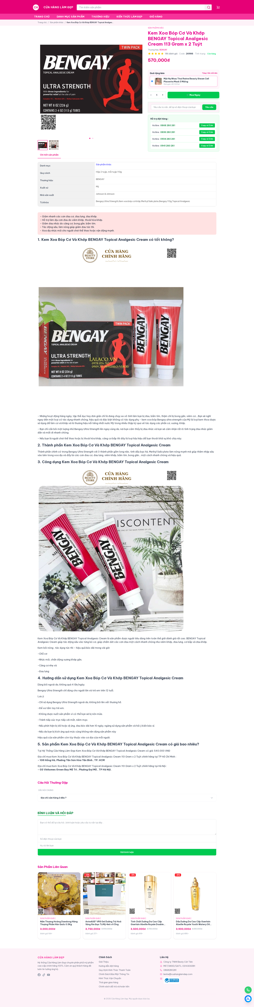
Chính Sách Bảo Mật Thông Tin (114, 974)
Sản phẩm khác (56, 22)
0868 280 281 (167, 125)
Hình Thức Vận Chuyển (110, 978)
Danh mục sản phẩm (71, 16)
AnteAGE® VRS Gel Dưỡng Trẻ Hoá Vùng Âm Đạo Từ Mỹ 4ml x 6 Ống (103, 923)
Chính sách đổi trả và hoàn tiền (114, 986)
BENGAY (163, 50)
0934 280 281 (167, 139)
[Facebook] (39, 974)
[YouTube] (48, 974)
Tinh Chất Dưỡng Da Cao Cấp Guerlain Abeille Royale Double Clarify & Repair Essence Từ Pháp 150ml (148, 925)
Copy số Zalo (207, 125)
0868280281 (170, 970)
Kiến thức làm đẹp (129, 16)
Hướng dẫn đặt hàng (109, 966)
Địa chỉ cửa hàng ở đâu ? (53, 797)
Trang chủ (42, 16)
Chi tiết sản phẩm (49, 154)
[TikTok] (43, 974)
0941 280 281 (167, 145)
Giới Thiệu (104, 962)
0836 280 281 (167, 132)
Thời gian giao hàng (108, 982)
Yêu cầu (209, 107)
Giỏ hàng (156, 16)
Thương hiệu (100, 16)
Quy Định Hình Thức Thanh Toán (115, 970)
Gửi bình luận (127, 852)
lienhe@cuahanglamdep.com (177, 974)
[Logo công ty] (171, 980)
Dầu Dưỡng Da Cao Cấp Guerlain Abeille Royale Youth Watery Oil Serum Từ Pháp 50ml (193, 924)
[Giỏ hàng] (218, 7)
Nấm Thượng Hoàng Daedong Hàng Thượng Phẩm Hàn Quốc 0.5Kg (59, 923)
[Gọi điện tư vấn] (248, 989)
